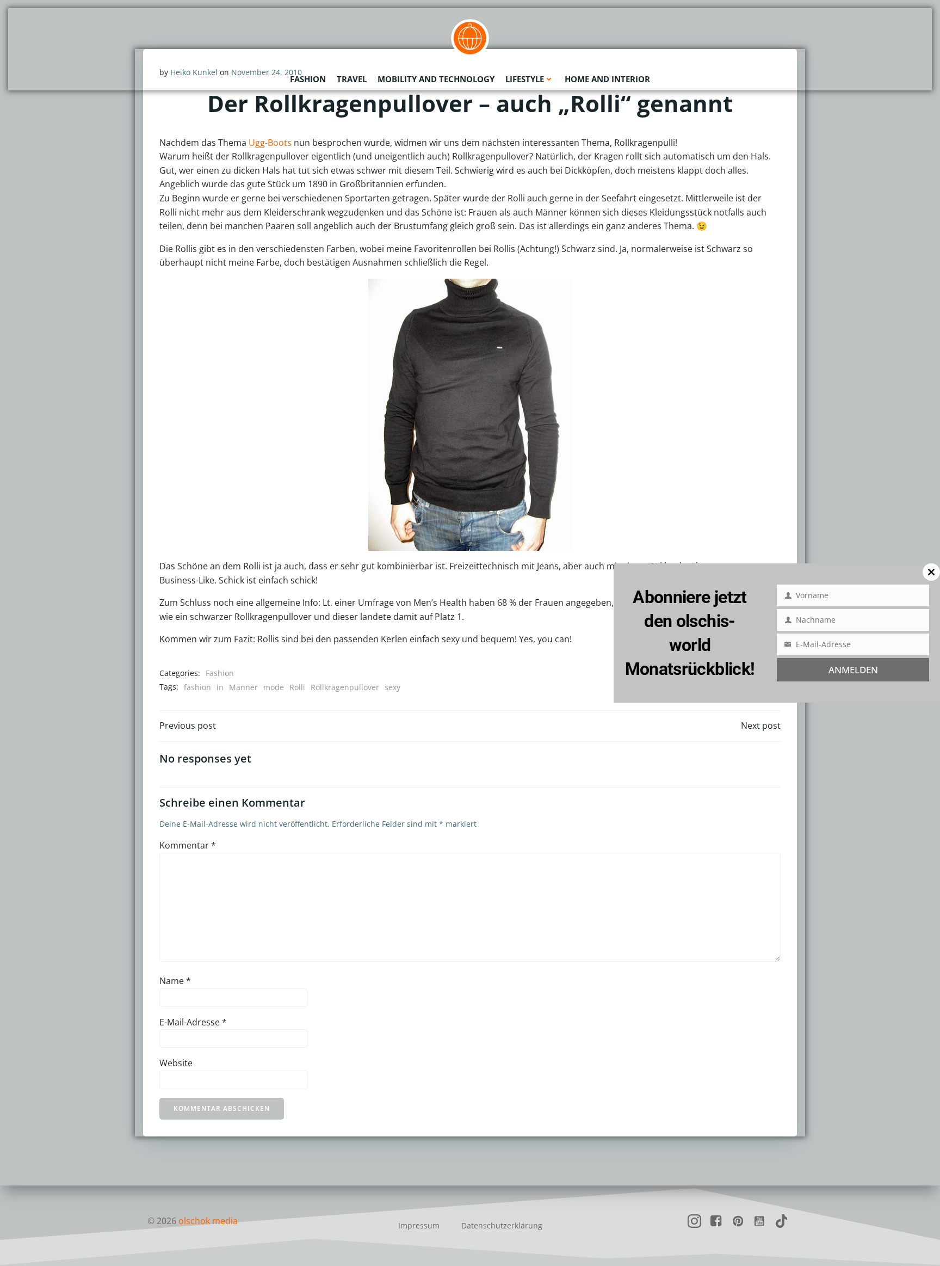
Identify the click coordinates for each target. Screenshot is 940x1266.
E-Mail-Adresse (193, 1022)
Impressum (419, 1225)
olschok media (208, 1221)
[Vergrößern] (512, 292)
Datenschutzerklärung (501, 1225)
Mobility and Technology (436, 78)
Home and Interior (607, 78)
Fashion (308, 78)
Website (176, 1063)
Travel (352, 78)
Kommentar (187, 845)
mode (273, 687)
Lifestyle (524, 78)
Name (175, 981)
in (220, 687)
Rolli (297, 687)
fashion (197, 687)
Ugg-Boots (270, 143)
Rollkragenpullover (345, 687)
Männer (243, 687)
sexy (392, 687)
